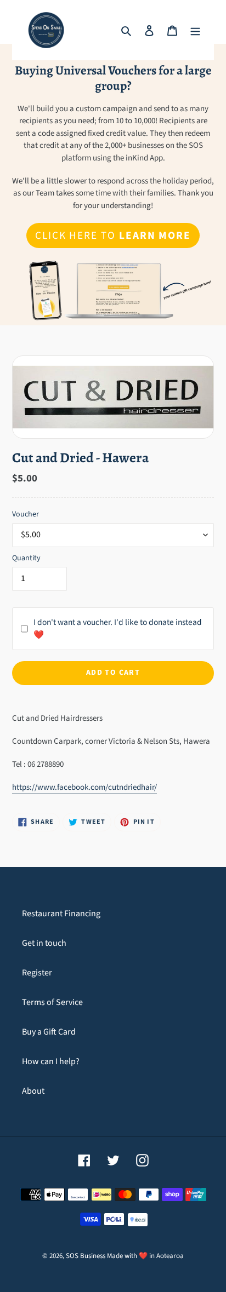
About (33, 1091)
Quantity (26, 558)
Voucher (25, 514)
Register (37, 973)
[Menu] (195, 30)
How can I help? (51, 1061)
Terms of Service (52, 1002)
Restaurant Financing (61, 914)
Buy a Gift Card (49, 1032)
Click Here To (113, 235)
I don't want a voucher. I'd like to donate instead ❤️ (117, 628)
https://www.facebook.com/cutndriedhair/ (84, 787)
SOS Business (85, 1256)
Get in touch (44, 943)
